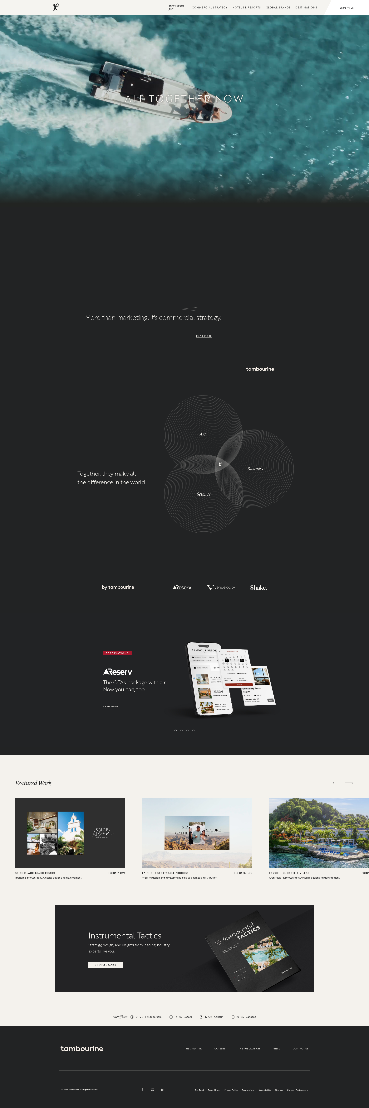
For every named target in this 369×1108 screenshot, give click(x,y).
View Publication (105, 964)
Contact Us (300, 1048)
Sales (52, 177)
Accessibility (265, 1090)
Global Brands (278, 7)
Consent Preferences (297, 1090)
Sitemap (279, 1090)
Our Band (199, 1090)
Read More (204, 335)
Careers (219, 1048)
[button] (176, 730)
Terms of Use (248, 1090)
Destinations (306, 7)
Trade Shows (214, 1090)
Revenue (222, 180)
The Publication (249, 1048)
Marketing (132, 156)
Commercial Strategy (209, 7)
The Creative (193, 1048)
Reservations (302, 154)
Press (276, 1048)
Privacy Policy (231, 1090)
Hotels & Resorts (247, 7)
